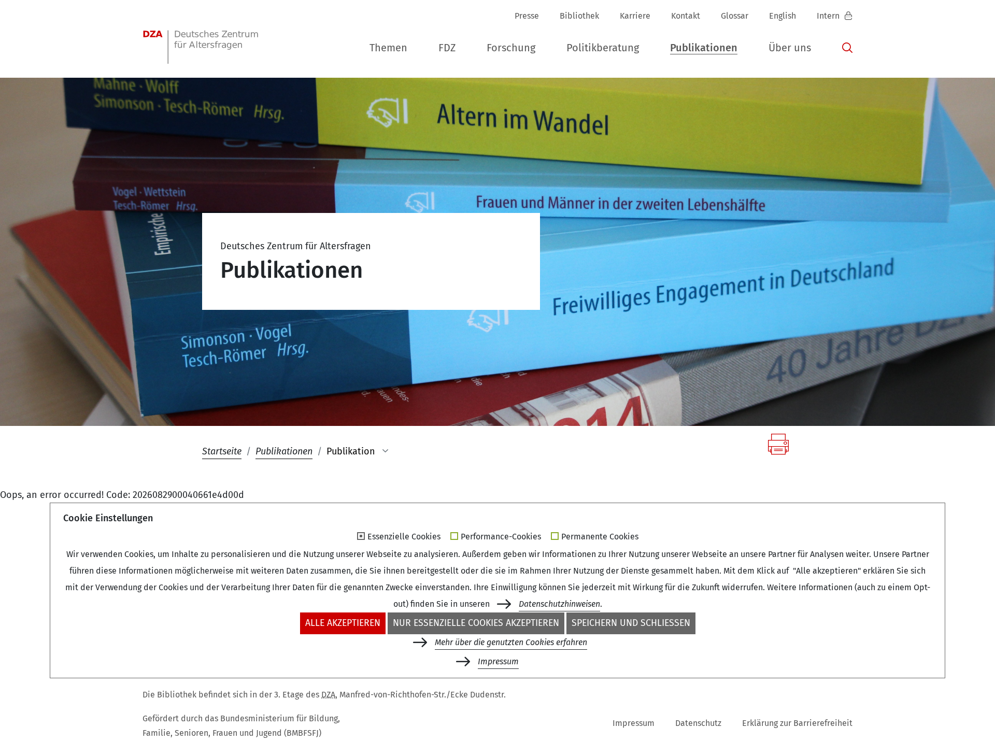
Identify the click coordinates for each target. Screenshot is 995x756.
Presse (527, 16)
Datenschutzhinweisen (559, 604)
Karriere (635, 16)
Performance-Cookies (501, 536)
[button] (388, 48)
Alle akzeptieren (342, 623)
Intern (829, 16)
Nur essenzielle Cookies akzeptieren (476, 623)
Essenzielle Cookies (403, 536)
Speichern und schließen (631, 623)
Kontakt (685, 16)
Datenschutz (698, 723)
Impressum (634, 723)
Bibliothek (579, 16)
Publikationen (283, 451)
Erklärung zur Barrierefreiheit (797, 723)
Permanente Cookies (599, 536)
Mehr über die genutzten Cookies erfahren (511, 642)
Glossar (734, 16)
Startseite (221, 451)
